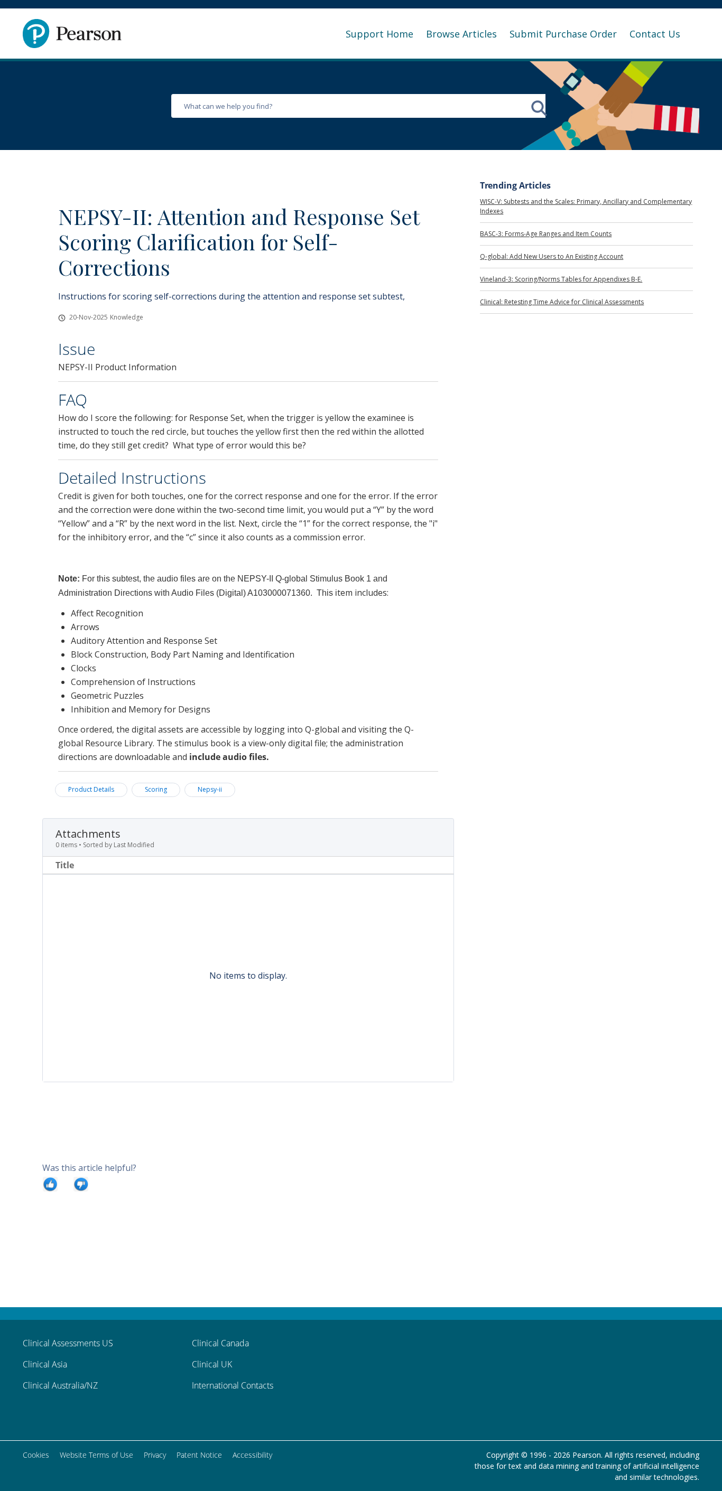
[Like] (50, 1183)
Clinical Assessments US (68, 1343)
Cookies (36, 1455)
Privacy (155, 1455)
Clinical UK (212, 1364)
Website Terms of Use (96, 1455)
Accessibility (252, 1455)
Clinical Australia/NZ (60, 1385)
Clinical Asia (45, 1364)
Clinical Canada (220, 1343)
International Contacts (232, 1385)
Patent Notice (199, 1455)
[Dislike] (81, 1183)
